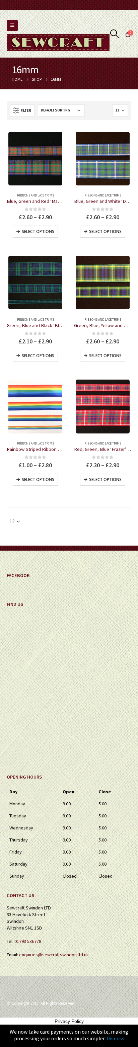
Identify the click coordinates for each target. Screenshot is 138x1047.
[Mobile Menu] (12, 25)
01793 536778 (27, 941)
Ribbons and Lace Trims (35, 195)
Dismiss (115, 1038)
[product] (35, 159)
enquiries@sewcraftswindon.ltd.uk (54, 955)
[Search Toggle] (115, 33)
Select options (38, 231)
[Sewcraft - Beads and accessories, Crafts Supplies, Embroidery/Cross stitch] (58, 42)
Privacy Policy (69, 1021)
